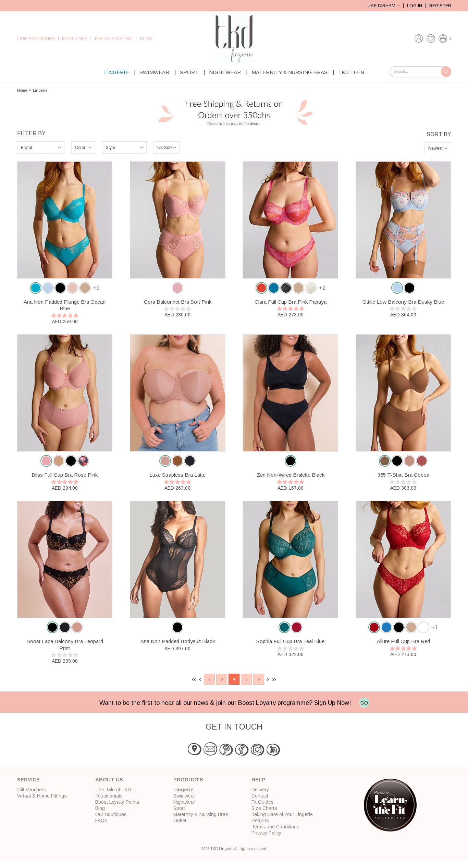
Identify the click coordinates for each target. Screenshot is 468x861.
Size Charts (264, 808)
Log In (414, 5)
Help (258, 779)
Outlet (179, 820)
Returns (260, 820)
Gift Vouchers (31, 789)
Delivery (260, 789)
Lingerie (116, 72)
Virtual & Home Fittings (42, 796)
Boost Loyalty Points (117, 802)
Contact (259, 796)
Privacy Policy (266, 833)
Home (22, 90)
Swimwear (154, 72)
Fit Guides (74, 38)
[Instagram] (257, 754)
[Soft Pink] (177, 288)
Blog (146, 38)
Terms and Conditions (275, 826)
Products (188, 779)
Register (440, 5)
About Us (109, 779)
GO (364, 703)
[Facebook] (242, 754)
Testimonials (109, 796)
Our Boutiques (36, 38)
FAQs (101, 820)
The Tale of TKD (113, 38)
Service (28, 779)
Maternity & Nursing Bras (289, 72)
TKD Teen (351, 72)
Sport (189, 72)
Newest (435, 148)
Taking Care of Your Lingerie (282, 814)
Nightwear (225, 72)
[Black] (177, 627)
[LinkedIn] (273, 754)
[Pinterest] (226, 754)
